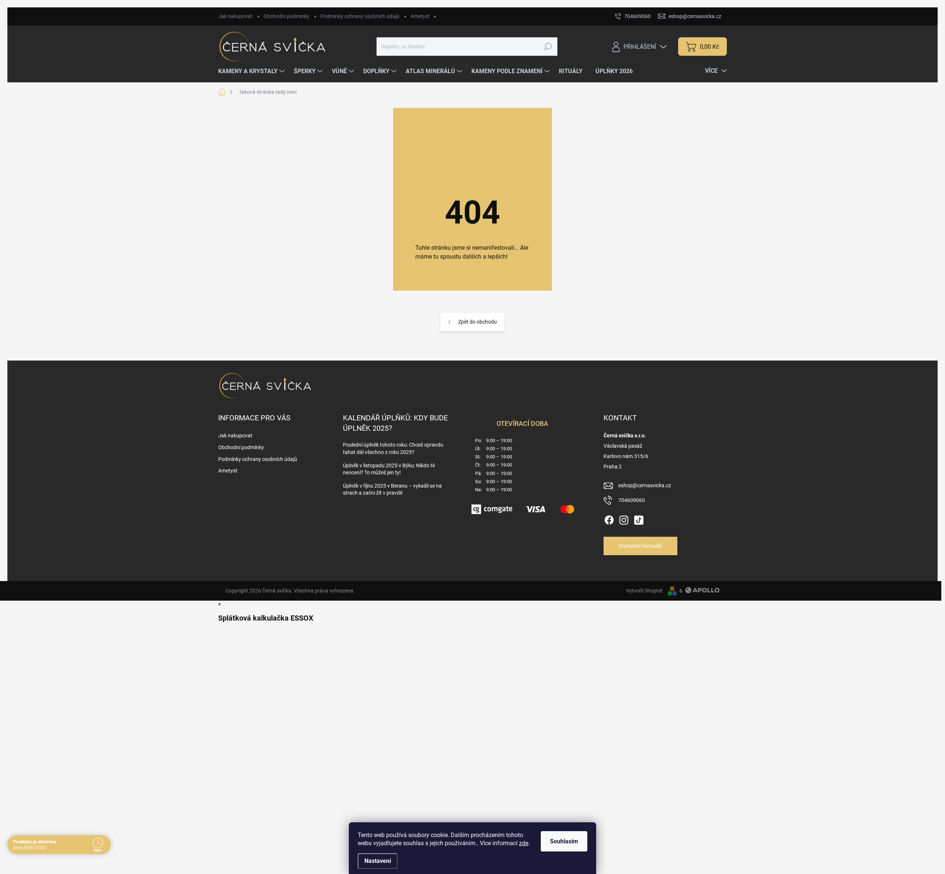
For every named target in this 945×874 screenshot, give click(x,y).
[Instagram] (623, 519)
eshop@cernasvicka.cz (644, 485)
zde (523, 843)
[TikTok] (638, 519)
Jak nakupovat (235, 16)
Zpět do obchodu (477, 322)
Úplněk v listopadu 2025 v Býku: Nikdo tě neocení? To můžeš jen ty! (389, 469)
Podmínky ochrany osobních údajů (359, 16)
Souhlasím (564, 841)
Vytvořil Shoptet (644, 591)
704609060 (631, 500)
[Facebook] (609, 519)
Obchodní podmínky (286, 16)
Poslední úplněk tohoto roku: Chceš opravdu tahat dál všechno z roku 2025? (393, 448)
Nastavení (377, 860)
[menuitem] (252, 71)
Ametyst (420, 16)
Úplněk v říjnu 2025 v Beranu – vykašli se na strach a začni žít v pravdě (392, 489)
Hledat (547, 46)
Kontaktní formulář (640, 546)
